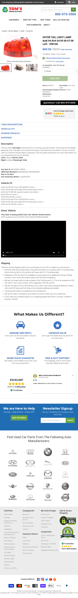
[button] (59, 113)
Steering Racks (9, 544)
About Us (26, 514)
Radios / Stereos (10, 538)
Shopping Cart (46, 524)
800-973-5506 (65, 14)
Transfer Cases (9, 559)
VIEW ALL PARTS (10, 568)
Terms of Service (28, 550)
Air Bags (7, 517)
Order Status (45, 521)
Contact (25, 529)
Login (43, 517)
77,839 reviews (20, 387)
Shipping (26, 544)
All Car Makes (13, 31)
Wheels (6, 565)
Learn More (60, 61)
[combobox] (58, 10)
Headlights (8, 529)
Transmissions (9, 562)
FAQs (24, 537)
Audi (22, 31)
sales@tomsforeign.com (49, 550)
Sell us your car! (28, 526)
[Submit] (73, 10)
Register (50, 517)
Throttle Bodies (9, 555)
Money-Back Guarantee (23, 2)
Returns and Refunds (30, 547)
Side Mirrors (8, 541)
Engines (7, 526)
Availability (46, 67)
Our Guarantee (28, 523)
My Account (45, 514)
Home (4, 31)
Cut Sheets (26, 541)
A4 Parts (29, 31)
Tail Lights (7, 552)
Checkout (44, 527)
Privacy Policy (27, 553)
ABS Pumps (8, 514)
